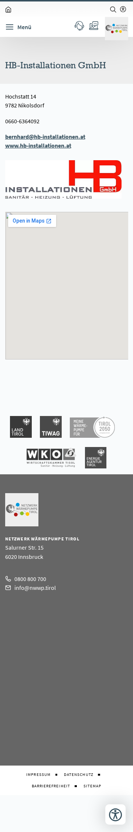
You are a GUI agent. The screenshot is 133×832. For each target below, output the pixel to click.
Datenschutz (78, 774)
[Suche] (113, 9)
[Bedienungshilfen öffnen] (115, 814)
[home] (8, 9)
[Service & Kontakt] (79, 25)
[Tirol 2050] (92, 427)
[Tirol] (21, 427)
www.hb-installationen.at (38, 145)
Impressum (38, 774)
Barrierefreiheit (51, 786)
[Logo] (116, 28)
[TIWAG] (51, 427)
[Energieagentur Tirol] (95, 458)
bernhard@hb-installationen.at (45, 136)
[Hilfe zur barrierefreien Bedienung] (123, 9)
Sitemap (92, 786)
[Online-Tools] (93, 25)
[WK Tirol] (51, 458)
